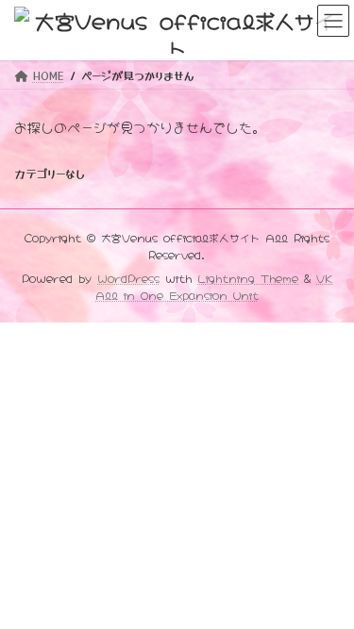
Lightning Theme (247, 277)
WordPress (128, 277)
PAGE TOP (327, 592)
